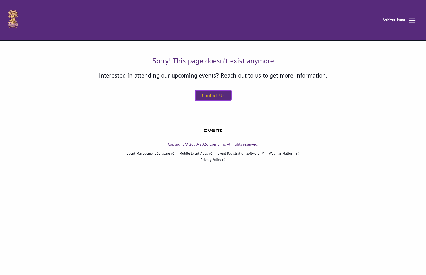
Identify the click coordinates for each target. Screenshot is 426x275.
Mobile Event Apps (193, 153)
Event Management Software (148, 153)
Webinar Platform (282, 153)
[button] (400, 20)
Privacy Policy (211, 159)
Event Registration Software (238, 153)
